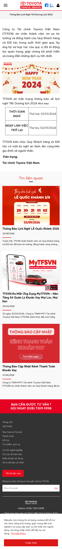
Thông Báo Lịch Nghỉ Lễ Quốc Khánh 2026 (30, 228)
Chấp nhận (31, 542)
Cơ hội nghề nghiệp (12, 450)
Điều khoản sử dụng (12, 458)
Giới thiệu (7, 426)
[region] (31, 531)
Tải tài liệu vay (13, 473)
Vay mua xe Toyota (12, 432)
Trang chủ (7, 422)
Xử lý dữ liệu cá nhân (13, 462)
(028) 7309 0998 (39, 408)
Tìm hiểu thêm (18, 533)
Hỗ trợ (5, 440)
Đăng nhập (58, 5)
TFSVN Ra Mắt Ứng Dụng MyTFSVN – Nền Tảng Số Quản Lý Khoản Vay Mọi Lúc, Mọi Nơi (30, 297)
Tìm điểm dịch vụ (11, 444)
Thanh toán (8, 436)
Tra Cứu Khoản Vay (12, 454)
